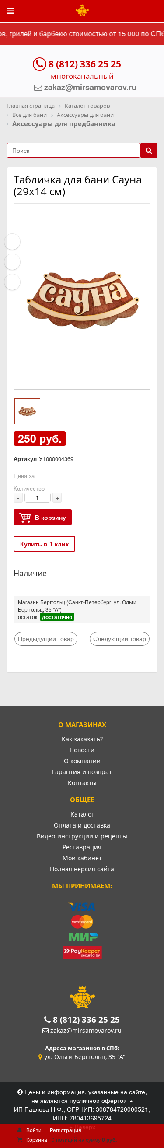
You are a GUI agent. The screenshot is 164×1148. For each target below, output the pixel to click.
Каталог (82, 814)
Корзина (36, 1139)
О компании (82, 761)
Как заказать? (82, 739)
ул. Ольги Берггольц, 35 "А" (85, 1057)
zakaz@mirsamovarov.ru (86, 1030)
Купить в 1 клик (44, 543)
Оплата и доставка (82, 825)
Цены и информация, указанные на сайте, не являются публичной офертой (85, 1096)
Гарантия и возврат (82, 772)
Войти (34, 1130)
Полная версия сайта (82, 869)
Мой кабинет (82, 858)
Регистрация (65, 1130)
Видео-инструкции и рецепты (82, 836)
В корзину (50, 517)
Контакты (82, 782)
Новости (82, 750)
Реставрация (82, 847)
